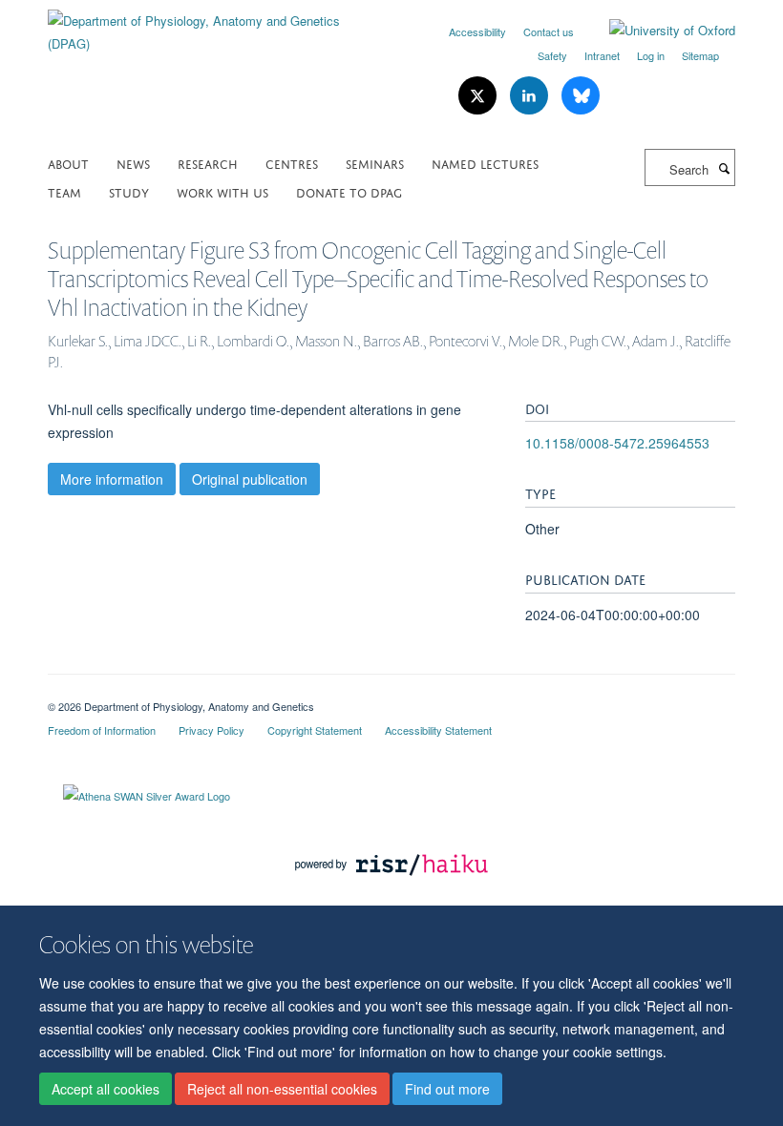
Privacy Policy (211, 730)
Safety (552, 55)
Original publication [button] (249, 479)
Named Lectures (485, 163)
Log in (651, 55)
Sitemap (700, 55)
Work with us (222, 191)
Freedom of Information (102, 730)
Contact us (548, 31)
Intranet (602, 55)
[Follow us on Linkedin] (531, 96)
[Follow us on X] (479, 96)
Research (208, 163)
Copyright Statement (314, 730)
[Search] (723, 167)
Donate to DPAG (349, 191)
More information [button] (111, 479)
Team (64, 191)
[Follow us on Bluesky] (580, 96)
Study (129, 191)
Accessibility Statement (438, 730)
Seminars (375, 163)
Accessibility (477, 31)
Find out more (447, 1088)
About (68, 163)
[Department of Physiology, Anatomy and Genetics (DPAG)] (212, 25)
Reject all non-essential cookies (282, 1088)
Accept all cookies (105, 1088)
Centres (291, 163)
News (133, 163)
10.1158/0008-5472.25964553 (617, 442)
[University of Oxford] (658, 30)
